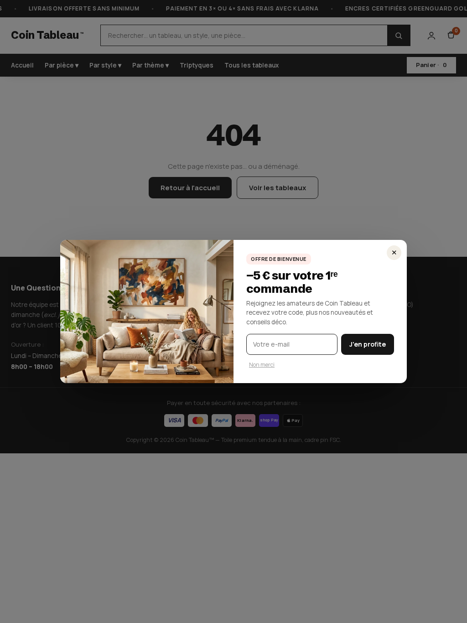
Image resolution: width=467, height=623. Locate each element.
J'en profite (367, 344)
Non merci (262, 365)
